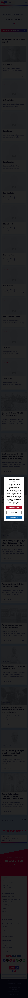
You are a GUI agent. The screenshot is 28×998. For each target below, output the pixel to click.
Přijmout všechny (14, 517)
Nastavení (14, 512)
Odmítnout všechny (14, 507)
